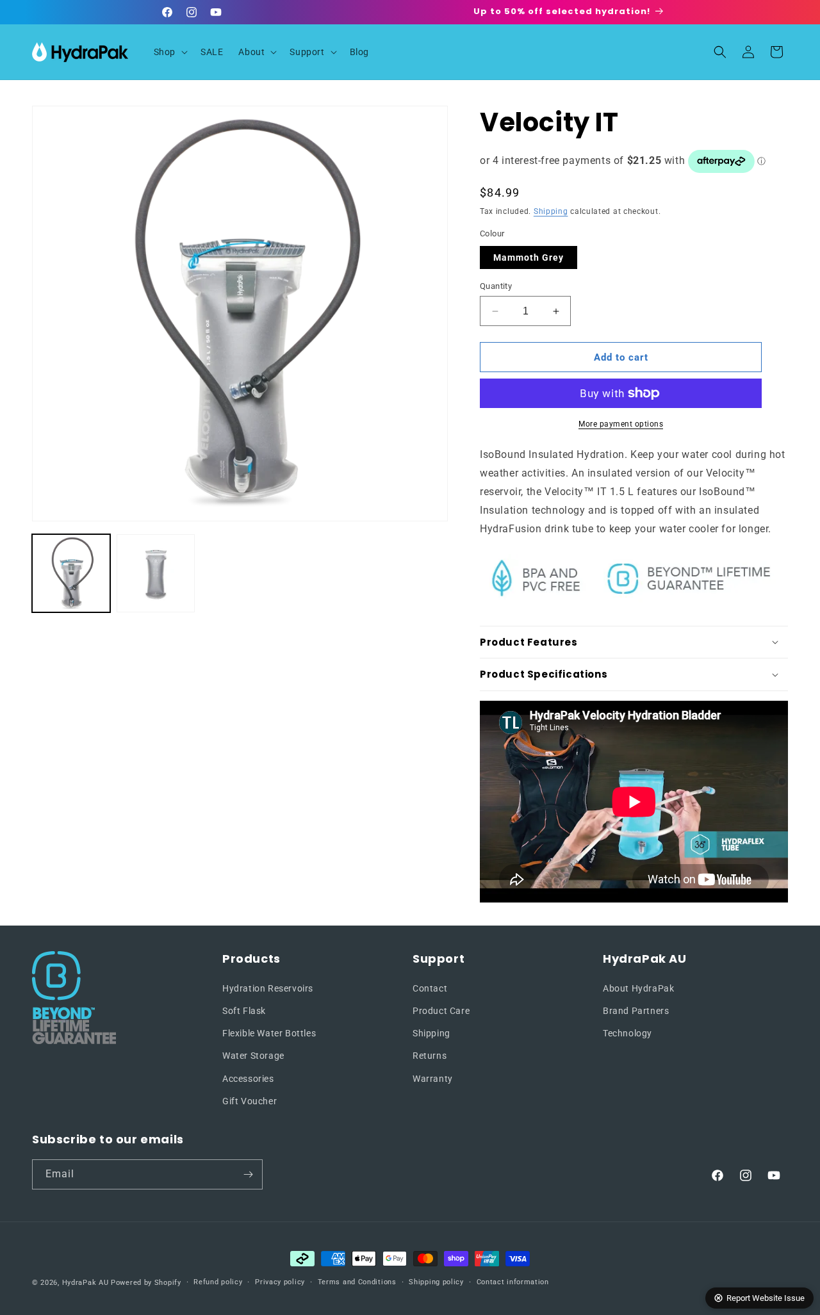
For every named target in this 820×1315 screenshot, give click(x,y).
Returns (430, 1055)
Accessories (248, 1079)
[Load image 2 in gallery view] (156, 573)
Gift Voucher (249, 1101)
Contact (430, 988)
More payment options (620, 424)
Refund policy (217, 1282)
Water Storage (253, 1055)
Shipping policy (436, 1282)
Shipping (551, 211)
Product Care (441, 1011)
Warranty (433, 1079)
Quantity (496, 286)
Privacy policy (280, 1282)
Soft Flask (244, 1011)
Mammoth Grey (528, 257)
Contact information (513, 1282)
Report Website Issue (765, 1298)
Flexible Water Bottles (269, 1033)
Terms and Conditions (357, 1282)
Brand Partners (636, 1011)
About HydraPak (638, 988)
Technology (627, 1033)
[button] (169, 51)
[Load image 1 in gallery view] (71, 573)
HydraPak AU (85, 1282)
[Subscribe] (248, 1174)
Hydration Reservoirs (267, 988)
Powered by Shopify (146, 1282)
